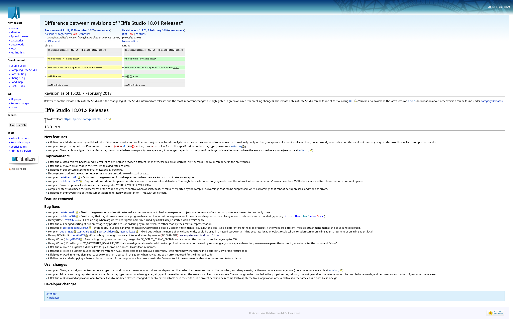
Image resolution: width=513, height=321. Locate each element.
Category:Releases (492, 101)
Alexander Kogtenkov (58, 34)
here (410, 101)
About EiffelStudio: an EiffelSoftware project (280, 313)
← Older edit (52, 41)
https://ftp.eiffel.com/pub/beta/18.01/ (86, 119)
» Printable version (20, 150)
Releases (54, 297)
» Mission (14, 32)
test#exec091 (68, 212)
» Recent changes (19, 103)
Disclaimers (254, 313)
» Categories (16, 40)
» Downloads (16, 44)
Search (12, 115)
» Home (13, 28)
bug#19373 (78, 235)
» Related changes (19, 142)
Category (51, 294)
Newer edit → (130, 41)
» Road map (16, 82)
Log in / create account (499, 6)
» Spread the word (19, 36)
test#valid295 (127, 231)
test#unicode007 (70, 181)
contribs (84, 34)
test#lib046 (71, 220)
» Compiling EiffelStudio (23, 70)
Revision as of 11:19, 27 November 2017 (69, 30)
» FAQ (12, 48)
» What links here (19, 138)
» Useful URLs (17, 86)
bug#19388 (73, 239)
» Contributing (17, 74)
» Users (13, 107)
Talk (74, 34)
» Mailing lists (17, 52)
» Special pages (18, 146)
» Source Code (17, 65)
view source (102, 30)
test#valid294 (107, 231)
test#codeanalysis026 (76, 227)
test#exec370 (68, 216)
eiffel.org (236, 146)
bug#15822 (66, 231)
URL (351, 101)
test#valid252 (86, 231)
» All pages (15, 99)
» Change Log (17, 78)
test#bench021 (69, 177)
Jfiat (124, 34)
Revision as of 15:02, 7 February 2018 (145, 30)
